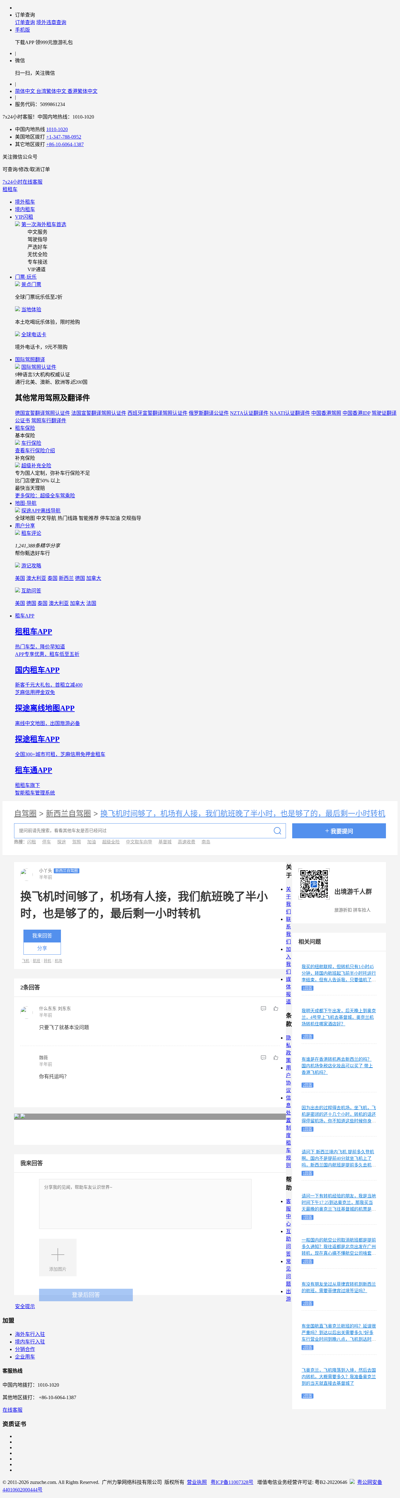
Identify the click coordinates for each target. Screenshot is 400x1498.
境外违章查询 (51, 22)
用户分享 (25, 525)
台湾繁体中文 (52, 91)
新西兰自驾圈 (68, 814)
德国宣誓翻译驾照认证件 (42, 413)
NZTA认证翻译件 (249, 413)
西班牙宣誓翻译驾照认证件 (158, 413)
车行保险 (31, 443)
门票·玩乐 (26, 277)
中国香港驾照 (326, 413)
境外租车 (25, 202)
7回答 (307, 1217)
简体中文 (25, 91)
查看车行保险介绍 (35, 450)
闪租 (31, 842)
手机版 (22, 30)
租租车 (10, 189)
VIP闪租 (24, 217)
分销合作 (25, 1349)
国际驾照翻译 (30, 359)
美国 (20, 578)
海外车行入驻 (30, 1334)
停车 (46, 842)
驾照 (76, 842)
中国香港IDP (356, 413)
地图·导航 (26, 503)
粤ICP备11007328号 (232, 1482)
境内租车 (25, 209)
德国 (80, 578)
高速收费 (186, 842)
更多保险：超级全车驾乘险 (45, 495)
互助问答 (31, 590)
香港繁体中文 (83, 91)
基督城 (165, 842)
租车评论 (31, 533)
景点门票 (31, 284)
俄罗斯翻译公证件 (209, 413)
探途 (61, 842)
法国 (91, 603)
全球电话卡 (33, 334)
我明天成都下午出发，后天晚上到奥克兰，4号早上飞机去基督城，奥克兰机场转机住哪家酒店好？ (339, 1017)
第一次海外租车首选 (43, 224)
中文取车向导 (139, 842)
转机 (47, 961)
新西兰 (66, 578)
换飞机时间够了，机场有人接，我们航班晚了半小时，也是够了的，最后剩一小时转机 (242, 814)
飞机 (25, 961)
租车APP (24, 615)
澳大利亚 (36, 578)
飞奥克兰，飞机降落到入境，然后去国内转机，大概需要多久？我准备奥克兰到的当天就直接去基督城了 (339, 1377)
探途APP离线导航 (41, 510)
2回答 (307, 1036)
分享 (42, 948)
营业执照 (197, 1482)
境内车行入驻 (30, 1341)
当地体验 (31, 309)
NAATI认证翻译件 (290, 413)
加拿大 (93, 578)
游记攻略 (31, 565)
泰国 (53, 578)
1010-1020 (57, 129)
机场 (58, 961)
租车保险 (25, 428)
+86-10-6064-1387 (65, 144)
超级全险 (111, 842)
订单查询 (25, 22)
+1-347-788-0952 (63, 137)
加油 (91, 842)
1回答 (307, 988)
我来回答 (42, 935)
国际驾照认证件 (38, 367)
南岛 (206, 842)
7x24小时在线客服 (22, 182)
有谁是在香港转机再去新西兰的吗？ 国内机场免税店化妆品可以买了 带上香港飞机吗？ (337, 1066)
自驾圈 (25, 814)
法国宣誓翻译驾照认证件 (98, 413)
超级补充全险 (36, 465)
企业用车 (25, 1356)
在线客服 (12, 1410)
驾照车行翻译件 (48, 420)
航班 (36, 961)
